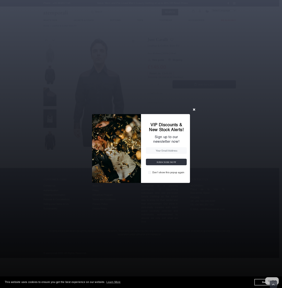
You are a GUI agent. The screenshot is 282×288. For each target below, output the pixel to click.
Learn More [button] (113, 282)
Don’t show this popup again (168, 172)
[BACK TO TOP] (273, 284)
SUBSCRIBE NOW (166, 162)
